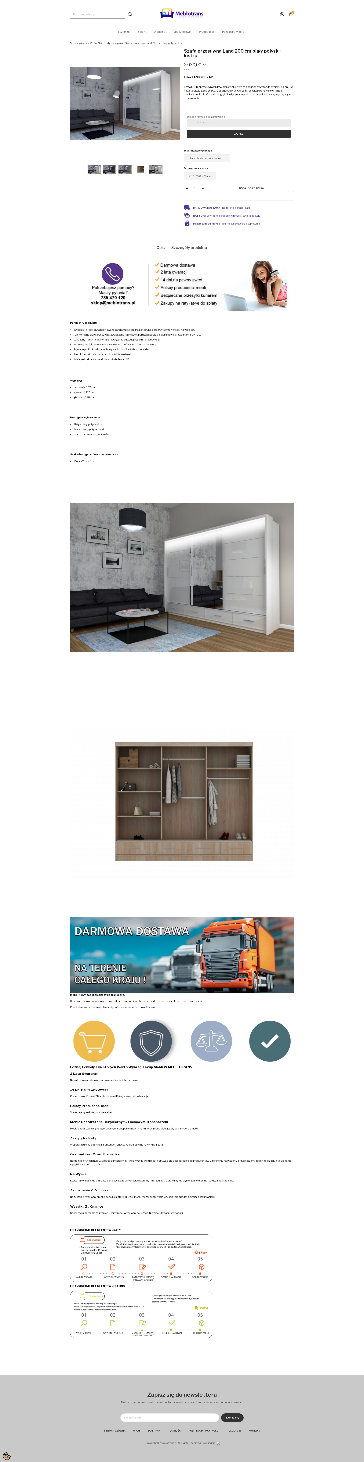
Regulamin (234, 1430)
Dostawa (154, 1430)
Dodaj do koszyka (251, 188)
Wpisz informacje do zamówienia (206, 116)
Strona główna (115, 1430)
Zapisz (239, 133)
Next (174, 104)
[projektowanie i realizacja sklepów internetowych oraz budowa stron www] (218, 1443)
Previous (76, 104)
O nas (136, 1430)
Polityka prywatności (203, 1430)
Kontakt (254, 1430)
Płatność (174, 1430)
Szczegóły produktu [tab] (189, 247)
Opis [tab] (161, 247)
